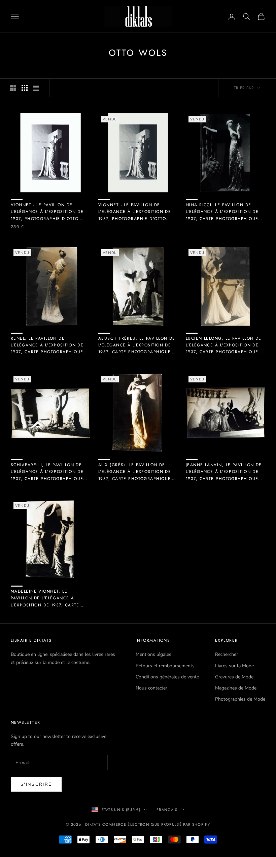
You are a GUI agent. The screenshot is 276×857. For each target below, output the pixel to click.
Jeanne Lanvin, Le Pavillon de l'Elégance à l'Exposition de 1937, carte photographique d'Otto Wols (224, 472)
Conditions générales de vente (167, 677)
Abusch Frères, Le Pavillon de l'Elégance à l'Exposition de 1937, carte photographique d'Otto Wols (136, 345)
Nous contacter (151, 688)
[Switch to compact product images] (36, 88)
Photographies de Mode (240, 699)
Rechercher (226, 654)
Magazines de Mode (235, 688)
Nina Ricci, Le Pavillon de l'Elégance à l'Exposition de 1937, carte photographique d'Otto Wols (222, 212)
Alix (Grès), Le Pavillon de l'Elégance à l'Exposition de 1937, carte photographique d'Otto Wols (134, 472)
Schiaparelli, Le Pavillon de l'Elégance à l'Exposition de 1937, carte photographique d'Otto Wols (47, 472)
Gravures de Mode (234, 677)
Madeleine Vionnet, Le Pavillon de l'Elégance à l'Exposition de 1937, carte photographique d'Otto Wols (48, 598)
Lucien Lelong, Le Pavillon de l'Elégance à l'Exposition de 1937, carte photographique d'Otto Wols (224, 345)
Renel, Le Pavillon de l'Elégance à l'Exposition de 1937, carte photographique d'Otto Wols (47, 345)
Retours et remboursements (165, 666)
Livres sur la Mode (234, 666)
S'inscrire (36, 784)
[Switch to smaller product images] (25, 88)
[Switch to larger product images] (13, 88)
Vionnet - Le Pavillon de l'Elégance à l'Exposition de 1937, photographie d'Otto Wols (47, 212)
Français (167, 809)
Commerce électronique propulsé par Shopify (156, 824)
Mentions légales (153, 654)
